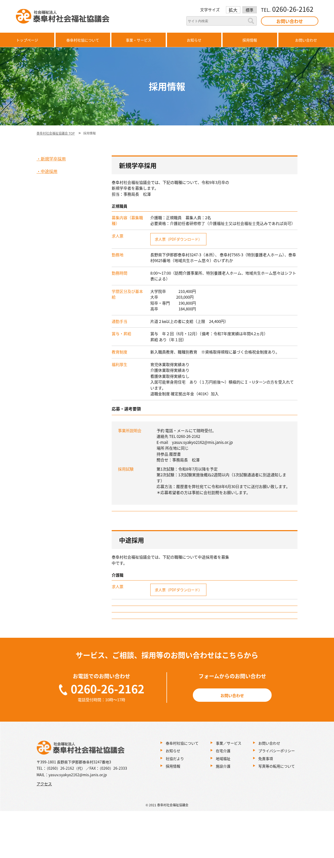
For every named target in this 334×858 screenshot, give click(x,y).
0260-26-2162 (107, 688)
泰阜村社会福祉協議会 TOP (56, 133)
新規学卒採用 (53, 158)
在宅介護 (223, 750)
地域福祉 (223, 758)
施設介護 (223, 766)
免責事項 (265, 758)
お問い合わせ (289, 21)
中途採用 (49, 171)
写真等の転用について (276, 766)
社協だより (175, 758)
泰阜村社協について (182, 743)
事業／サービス (228, 743)
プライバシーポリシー (276, 750)
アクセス (44, 783)
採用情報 (173, 766)
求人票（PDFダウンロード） (178, 239)
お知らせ (173, 750)
